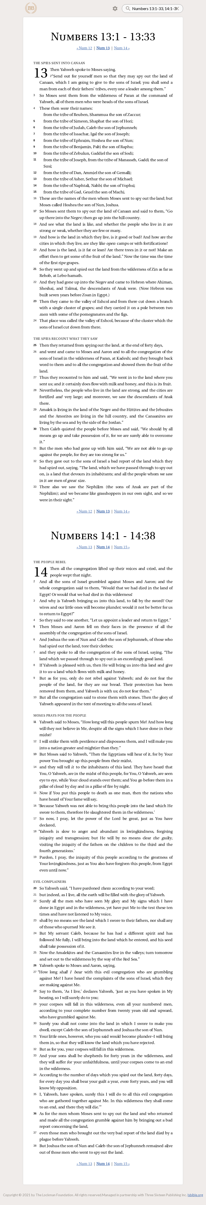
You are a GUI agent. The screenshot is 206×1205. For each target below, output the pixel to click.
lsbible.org (195, 1195)
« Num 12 (84, 48)
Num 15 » (122, 547)
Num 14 (103, 547)
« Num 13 (84, 547)
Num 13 (103, 48)
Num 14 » (122, 48)
